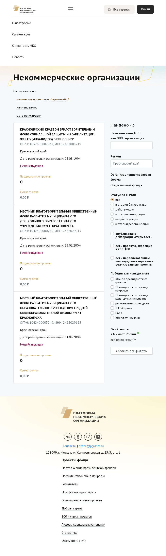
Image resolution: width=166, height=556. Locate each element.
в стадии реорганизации (132, 223)
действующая (124, 209)
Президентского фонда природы (131, 288)
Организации (21, 34)
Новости (18, 57)
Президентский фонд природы (83, 476)
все (117, 199)
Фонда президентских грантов (131, 280)
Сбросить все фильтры (131, 351)
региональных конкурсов (132, 303)
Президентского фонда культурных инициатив (131, 296)
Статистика (69, 532)
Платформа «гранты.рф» (79, 492)
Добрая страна (72, 508)
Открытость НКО (24, 46)
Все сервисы (121, 9)
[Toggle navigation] (70, 9)
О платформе (21, 23)
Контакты (69, 446)
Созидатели (70, 484)
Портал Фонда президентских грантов (89, 468)
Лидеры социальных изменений (83, 524)
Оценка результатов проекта (82, 500)
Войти (145, 9)
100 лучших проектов (77, 516)
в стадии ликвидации (130, 214)
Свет (118, 313)
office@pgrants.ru (91, 446)
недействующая (126, 219)
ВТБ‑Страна (123, 308)
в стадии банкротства (130, 204)
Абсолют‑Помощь (127, 317)
